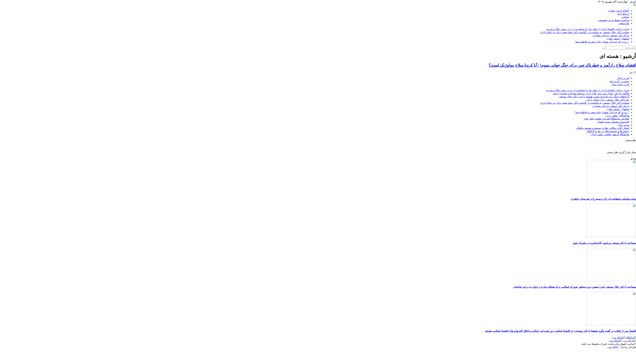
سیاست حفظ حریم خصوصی (613, 20)
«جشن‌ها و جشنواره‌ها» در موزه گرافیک (607, 131)
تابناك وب (613, 347)
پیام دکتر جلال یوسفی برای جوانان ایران (607, 99)
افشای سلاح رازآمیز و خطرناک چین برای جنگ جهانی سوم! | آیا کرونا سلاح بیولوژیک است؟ (562, 65)
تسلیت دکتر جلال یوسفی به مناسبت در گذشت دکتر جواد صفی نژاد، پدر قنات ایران (584, 32)
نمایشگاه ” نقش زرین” (617, 115)
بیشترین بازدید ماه (619, 81)
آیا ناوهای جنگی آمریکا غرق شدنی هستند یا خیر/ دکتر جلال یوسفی (593, 96)
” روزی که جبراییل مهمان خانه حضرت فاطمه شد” (601, 41)
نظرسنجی (623, 23)
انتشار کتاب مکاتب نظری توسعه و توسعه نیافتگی (602, 128)
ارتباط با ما (623, 13)
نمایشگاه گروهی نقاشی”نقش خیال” (609, 134)
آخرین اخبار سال (620, 84)
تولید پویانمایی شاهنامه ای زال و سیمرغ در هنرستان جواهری (603, 198)
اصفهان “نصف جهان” (617, 38)
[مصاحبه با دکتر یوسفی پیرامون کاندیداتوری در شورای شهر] (611, 236)
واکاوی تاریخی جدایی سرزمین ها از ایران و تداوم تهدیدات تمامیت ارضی (590, 93)
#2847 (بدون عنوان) (618, 10)
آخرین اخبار (623, 78)
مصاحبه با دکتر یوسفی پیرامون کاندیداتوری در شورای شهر (604, 242)
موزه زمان (623, 124)
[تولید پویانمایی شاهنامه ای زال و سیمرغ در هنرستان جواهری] (611, 192)
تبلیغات (625, 17)
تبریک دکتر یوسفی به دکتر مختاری (610, 35)
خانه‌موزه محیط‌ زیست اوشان (613, 121)
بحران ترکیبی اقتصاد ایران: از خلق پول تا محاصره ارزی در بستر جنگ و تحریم (587, 29)
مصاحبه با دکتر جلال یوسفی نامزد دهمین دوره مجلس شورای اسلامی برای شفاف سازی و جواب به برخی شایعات (574, 286)
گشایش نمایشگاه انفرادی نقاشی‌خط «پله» (606, 118)
